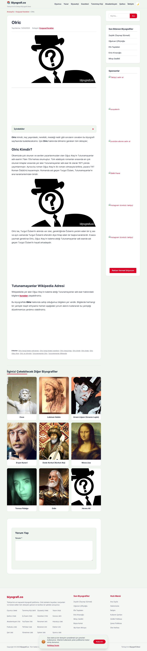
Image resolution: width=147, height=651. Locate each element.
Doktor (57, 627)
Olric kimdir (76, 351)
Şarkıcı (122, 4)
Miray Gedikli (114, 58)
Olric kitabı (85, 351)
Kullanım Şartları (116, 615)
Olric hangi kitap (66, 351)
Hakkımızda (114, 606)
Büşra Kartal (78, 623)
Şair (10, 632)
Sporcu (57, 632)
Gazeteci (85, 4)
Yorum (18, 538)
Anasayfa (10, 12)
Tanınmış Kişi (97, 4)
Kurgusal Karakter (22, 12)
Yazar (66, 4)
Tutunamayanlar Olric (40, 353)
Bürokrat (42, 627)
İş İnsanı (27, 616)
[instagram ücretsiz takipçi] (123, 218)
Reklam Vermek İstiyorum (123, 270)
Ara (133, 16)
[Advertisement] (54, 107)
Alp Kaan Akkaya (80, 628)
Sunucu (57, 616)
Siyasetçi (75, 4)
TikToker (27, 627)
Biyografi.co (18, 2)
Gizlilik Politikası (116, 619)
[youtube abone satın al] (123, 154)
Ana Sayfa (114, 602)
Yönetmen (27, 632)
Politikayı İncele (53, 645)
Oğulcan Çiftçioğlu (117, 41)
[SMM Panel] (123, 186)
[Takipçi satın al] (123, 90)
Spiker (41, 632)
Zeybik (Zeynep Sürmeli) (119, 35)
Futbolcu (12, 627)
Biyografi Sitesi (135, 647)
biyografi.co (15, 597)
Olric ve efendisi (26, 353)
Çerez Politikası (116, 623)
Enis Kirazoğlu (115, 53)
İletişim (131, 4)
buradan (24, 295)
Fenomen (42, 621)
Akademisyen (111, 4)
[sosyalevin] (123, 122)
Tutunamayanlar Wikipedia (57, 353)
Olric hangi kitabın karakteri (49, 351)
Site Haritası (114, 628)
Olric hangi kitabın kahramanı (28, 351)
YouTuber (27, 621)
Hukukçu (58, 621)
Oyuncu (57, 4)
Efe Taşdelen (114, 47)
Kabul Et (99, 642)
